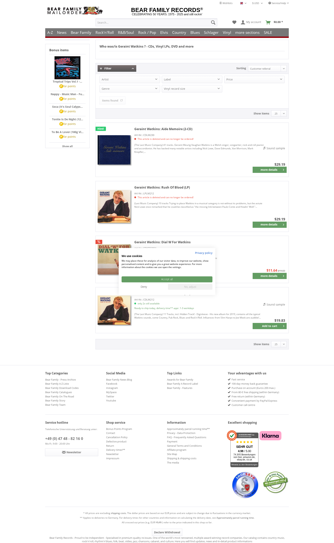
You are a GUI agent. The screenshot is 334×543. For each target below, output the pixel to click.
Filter (107, 68)
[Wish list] (234, 22)
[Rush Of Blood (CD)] (114, 310)
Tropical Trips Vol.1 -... (67, 81)
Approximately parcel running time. (235, 517)
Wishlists (227, 3)
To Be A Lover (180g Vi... (68, 132)
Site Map (172, 454)
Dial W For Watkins (162, 242)
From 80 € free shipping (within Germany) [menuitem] (255, 392)
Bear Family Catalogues (58, 392)
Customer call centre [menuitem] (243, 405)
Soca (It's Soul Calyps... (67, 106)
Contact (110, 433)
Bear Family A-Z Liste (57, 383)
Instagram (112, 388)
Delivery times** (115, 450)
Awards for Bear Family (180, 379)
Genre (106, 88)
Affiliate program (176, 450)
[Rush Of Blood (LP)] (114, 206)
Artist (105, 79)
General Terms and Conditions (184, 445)
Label (167, 79)
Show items (261, 113)
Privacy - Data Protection (181, 433)
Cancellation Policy (117, 437)
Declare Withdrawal (167, 532)
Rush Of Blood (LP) (162, 187)
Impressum (112, 458)
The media (173, 462)
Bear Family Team (55, 404)
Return (110, 445)
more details (269, 170)
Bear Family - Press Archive (60, 379)
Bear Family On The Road (59, 396)
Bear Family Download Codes (62, 388)
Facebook (111, 383)
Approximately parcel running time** (188, 429)
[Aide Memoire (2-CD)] (114, 150)
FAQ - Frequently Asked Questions (186, 437)
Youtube (111, 400)
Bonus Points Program (119, 429)
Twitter (110, 396)
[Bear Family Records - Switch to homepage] (75, 11)
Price (229, 79)
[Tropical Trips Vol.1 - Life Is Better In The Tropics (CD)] (67, 67)
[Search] (213, 22)
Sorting (241, 68)
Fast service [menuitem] (238, 379)
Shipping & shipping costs (181, 458)
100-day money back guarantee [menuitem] (250, 383)
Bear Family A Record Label (182, 383)
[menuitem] (156, 22)
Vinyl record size (174, 88)
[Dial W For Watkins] (114, 259)
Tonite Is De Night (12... (67, 119)
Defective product (116, 441)
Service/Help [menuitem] (278, 3)
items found (110, 100)
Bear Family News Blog (119, 379)
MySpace (111, 392)
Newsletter (112, 454)
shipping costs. (119, 513)
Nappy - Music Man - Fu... (67, 94)
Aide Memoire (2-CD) (163, 129)
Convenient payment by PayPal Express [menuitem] (254, 400)
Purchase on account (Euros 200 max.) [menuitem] (253, 388)
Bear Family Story (55, 400)
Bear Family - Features (179, 388)
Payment (172, 441)
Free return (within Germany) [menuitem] (248, 396)
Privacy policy (203, 253)
